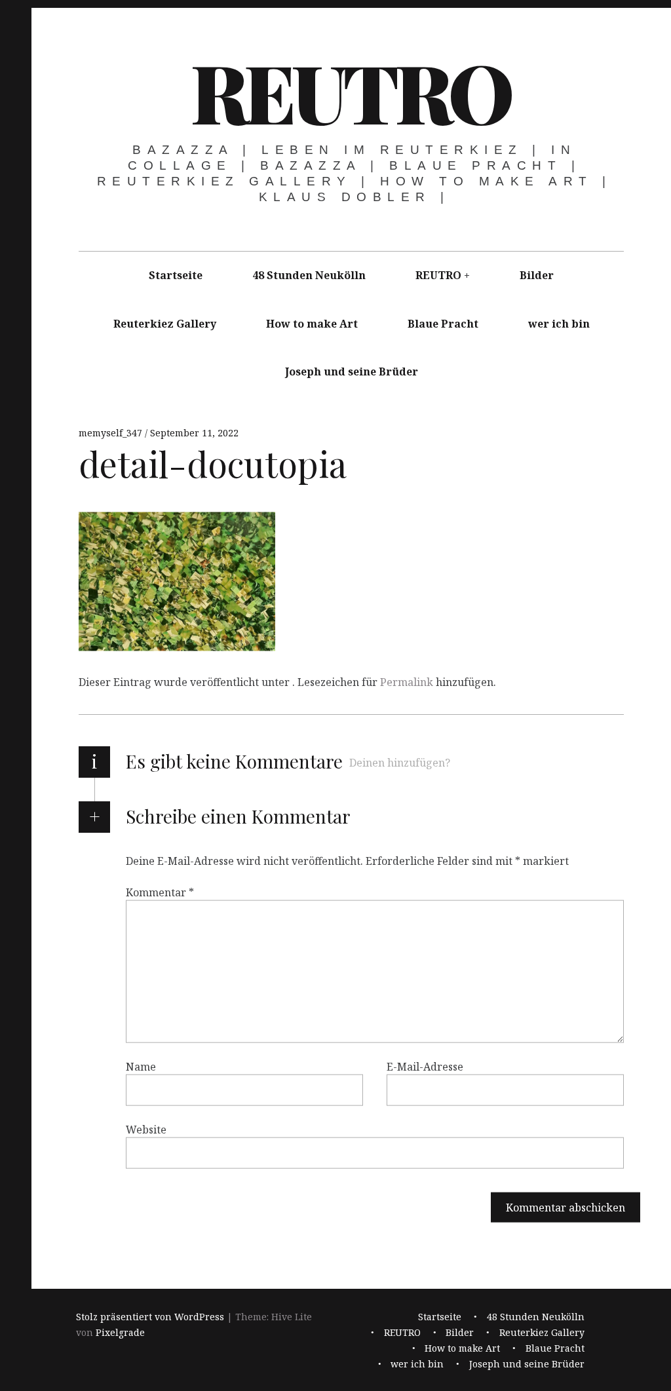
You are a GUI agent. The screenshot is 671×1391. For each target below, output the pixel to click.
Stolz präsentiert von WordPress (150, 1317)
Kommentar (160, 892)
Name (141, 1066)
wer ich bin (559, 323)
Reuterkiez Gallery (164, 323)
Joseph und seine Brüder (351, 371)
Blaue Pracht (443, 323)
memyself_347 (112, 433)
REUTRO (350, 91)
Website (146, 1129)
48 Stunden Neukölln (309, 275)
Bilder (537, 275)
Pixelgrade (120, 1333)
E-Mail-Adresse (425, 1066)
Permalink (406, 682)
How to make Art (312, 323)
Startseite (175, 275)
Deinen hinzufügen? (399, 762)
